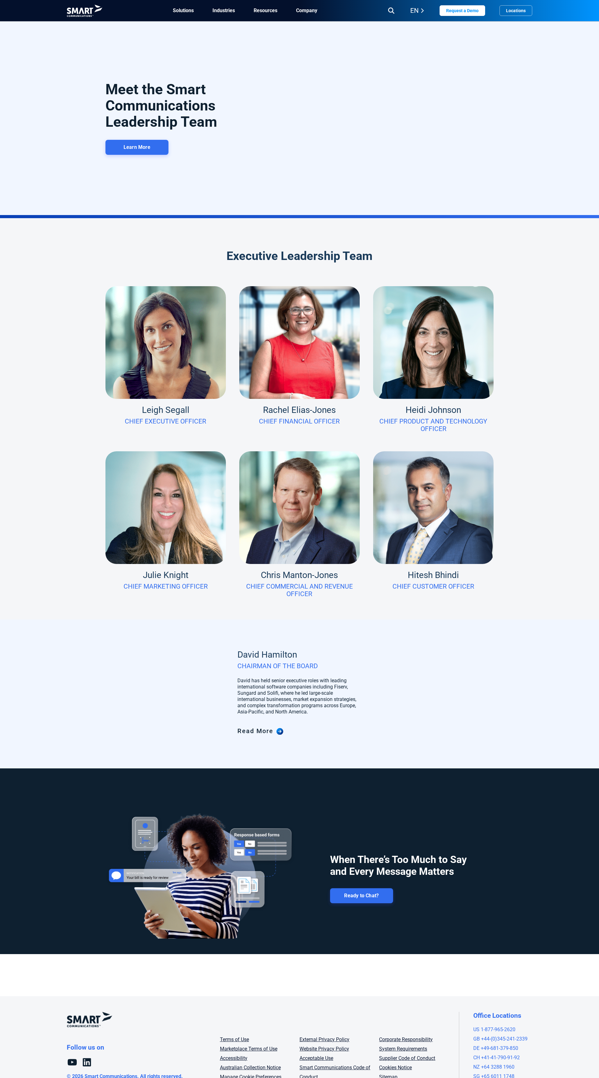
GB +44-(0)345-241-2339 (500, 1039)
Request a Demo (462, 10)
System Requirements (403, 1049)
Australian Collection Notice (250, 1068)
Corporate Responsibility (406, 1039)
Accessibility (233, 1058)
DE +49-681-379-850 (495, 1048)
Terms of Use (234, 1039)
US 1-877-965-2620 (494, 1029)
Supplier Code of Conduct (407, 1058)
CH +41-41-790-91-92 (496, 1058)
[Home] (84, 11)
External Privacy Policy (324, 1039)
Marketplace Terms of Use (248, 1049)
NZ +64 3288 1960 (493, 1067)
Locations (516, 10)
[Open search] (391, 10)
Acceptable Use (316, 1058)
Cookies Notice (395, 1068)
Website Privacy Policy (324, 1049)
